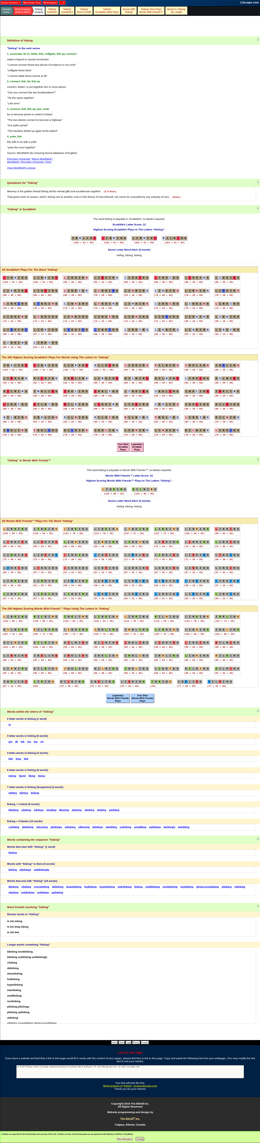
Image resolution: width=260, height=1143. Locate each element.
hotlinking (90, 886)
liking (32, 775)
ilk (16, 741)
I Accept (139, 1139)
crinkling (14, 827)
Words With (129, 10)
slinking (89, 810)
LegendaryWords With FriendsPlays (118, 698)
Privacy (136, 1042)
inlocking (42, 827)
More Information (124, 1139)
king (18, 758)
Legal (128, 1042)
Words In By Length (176, 10)
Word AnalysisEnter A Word (22, 10)
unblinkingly (41, 869)
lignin (22, 775)
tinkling (101, 810)
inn (29, 741)
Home (114, 1042)
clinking (26, 810)
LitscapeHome (6, 10)
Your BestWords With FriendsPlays (142, 698)
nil (41, 741)
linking (35, 792)
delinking (28, 827)
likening (64, 810)
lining (41, 775)
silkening (84, 827)
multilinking (152, 886)
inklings (39, 810)
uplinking (155, 827)
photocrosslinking (207, 886)
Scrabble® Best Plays (107, 10)
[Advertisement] (130, 26)
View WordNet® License (21, 167)
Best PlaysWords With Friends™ (151, 10)
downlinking (74, 886)
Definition (52, 10)
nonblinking (170, 886)
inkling (13, 792)
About (121, 1042)
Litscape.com (249, 2)
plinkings (56, 827)
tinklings (97, 827)
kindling (51, 810)
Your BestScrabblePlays (123, 447)
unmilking (140, 827)
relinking (70, 827)
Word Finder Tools (31, 3)
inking (12, 775)
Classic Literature (9, 3)
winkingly (169, 827)
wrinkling (183, 827)
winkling (114, 810)
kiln (11, 758)
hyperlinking (107, 886)
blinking (14, 810)
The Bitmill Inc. (130, 1118)
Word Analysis (50, 3)
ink (23, 741)
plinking (77, 810)
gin (10, 741)
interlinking (125, 886)
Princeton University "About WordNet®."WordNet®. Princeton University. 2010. (30, 160)
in (10, 724)
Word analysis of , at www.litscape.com (130, 1085)
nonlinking (187, 886)
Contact (145, 1042)
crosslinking (41, 886)
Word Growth (84, 10)
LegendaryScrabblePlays (137, 447)
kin (36, 741)
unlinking (125, 827)
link (26, 758)
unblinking (27, 892)
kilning (24, 792)
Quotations (67, 10)
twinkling (111, 827)
